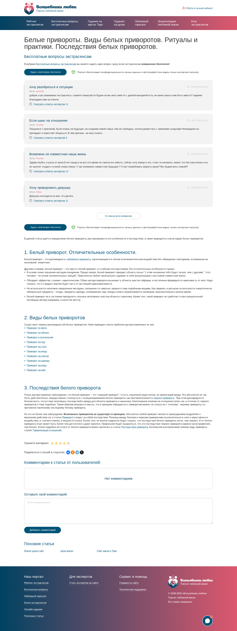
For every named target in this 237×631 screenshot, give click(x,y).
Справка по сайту (129, 582)
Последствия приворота (134, 427)
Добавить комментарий (42, 530)
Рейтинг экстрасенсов (34, 23)
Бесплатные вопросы (36, 589)
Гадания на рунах (119, 23)
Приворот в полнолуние (40, 337)
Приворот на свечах (38, 356)
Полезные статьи (34, 616)
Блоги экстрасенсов (35, 602)
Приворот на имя (36, 370)
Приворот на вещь (37, 351)
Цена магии (66, 551)
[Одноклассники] (73, 452)
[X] (82, 452)
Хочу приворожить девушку (49, 187)
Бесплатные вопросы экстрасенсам (56, 64)
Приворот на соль (37, 346)
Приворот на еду (36, 342)
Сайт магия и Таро (107, 551)
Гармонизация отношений (47, 430)
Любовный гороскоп (141, 23)
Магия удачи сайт (34, 551)
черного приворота (163, 398)
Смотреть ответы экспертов (49, 104)
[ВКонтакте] (68, 452)
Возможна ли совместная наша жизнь (57, 154)
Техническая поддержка (132, 589)
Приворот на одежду (38, 360)
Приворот (67, 417)
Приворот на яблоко (38, 332)
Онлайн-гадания (33, 609)
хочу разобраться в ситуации (51, 87)
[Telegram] (77, 452)
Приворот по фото (37, 328)
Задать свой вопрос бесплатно (45, 72)
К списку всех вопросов (118, 216)
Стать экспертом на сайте (83, 582)
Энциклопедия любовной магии (168, 23)
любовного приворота (79, 259)
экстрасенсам (64, 23)
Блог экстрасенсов (199, 23)
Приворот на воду (37, 365)
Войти (200, 8)
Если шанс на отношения (48, 120)
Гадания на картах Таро (95, 23)
